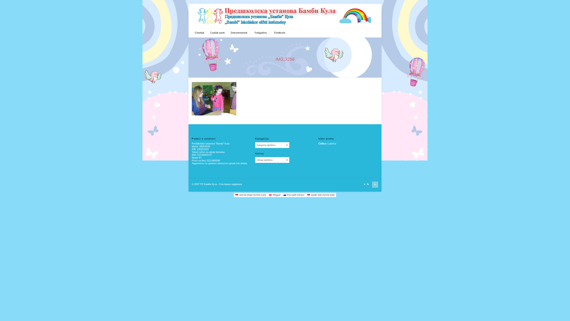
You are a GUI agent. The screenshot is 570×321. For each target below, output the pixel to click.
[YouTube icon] (365, 184)
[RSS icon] (368, 184)
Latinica (332, 143)
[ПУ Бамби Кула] (285, 16)
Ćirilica (322, 143)
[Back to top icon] (375, 184)
